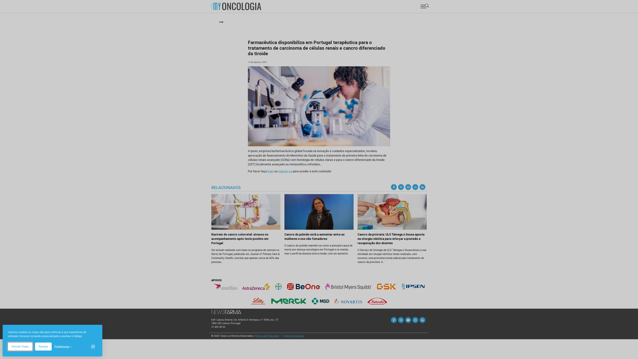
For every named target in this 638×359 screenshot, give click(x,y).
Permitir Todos (20, 346)
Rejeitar (43, 346)
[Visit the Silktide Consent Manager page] (93, 347)
